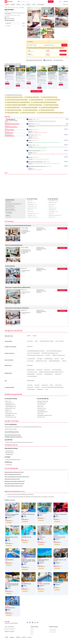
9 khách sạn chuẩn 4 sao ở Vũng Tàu (28, 112)
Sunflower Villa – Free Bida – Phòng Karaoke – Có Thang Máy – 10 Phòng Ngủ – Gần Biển (28, 561)
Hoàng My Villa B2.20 (9, 559)
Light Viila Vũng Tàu (41, 537)
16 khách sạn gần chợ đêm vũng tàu (32, 97)
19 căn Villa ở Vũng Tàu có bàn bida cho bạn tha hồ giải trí (17, 99)
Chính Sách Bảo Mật (52, 629)
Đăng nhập (66, 1)
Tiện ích (34, 4)
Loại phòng (28, 4)
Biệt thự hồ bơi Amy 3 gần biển (59, 537)
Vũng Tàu (17, 7)
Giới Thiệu (32, 628)
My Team (32, 631)
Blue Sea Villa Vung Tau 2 (10, 607)
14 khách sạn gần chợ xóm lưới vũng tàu (14, 110)
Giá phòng (12, 4)
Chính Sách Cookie (52, 630)
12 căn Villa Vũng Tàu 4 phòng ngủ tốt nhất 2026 (49, 107)
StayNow (6, 7)
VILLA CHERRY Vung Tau (26, 583)
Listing (32, 634)
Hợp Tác (32, 630)
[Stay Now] (8, 1)
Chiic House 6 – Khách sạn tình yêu (60, 514)
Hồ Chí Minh (14, 7)
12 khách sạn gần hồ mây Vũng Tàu (31, 110)
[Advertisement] (15, 47)
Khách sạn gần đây (41, 4)
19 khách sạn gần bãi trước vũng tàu (13, 107)
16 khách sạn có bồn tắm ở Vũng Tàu (47, 110)
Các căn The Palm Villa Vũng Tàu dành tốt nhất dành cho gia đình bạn (50, 112)
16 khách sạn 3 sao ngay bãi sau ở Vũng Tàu (15, 97)
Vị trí (23, 4)
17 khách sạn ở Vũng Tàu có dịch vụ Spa (49, 97)
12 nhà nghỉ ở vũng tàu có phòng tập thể (30, 107)
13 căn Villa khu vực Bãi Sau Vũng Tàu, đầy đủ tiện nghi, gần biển (44, 102)
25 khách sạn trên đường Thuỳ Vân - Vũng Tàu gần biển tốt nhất (18, 102)
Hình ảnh (7, 4)
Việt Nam (9, 7)
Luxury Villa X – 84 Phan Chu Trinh (27, 514)
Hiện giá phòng (62, 228)
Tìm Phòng (64, 45)
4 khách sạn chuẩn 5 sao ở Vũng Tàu (53, 99)
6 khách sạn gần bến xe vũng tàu (13, 112)
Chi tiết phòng (8, 522)
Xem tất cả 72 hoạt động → (36, 91)
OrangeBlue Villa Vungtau (58, 582)
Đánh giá (18, 4)
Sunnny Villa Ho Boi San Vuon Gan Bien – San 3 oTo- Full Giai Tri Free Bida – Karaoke (11, 585)
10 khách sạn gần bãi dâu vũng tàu (37, 99)
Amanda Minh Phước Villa (26, 537)
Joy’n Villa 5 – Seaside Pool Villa (43, 583)
